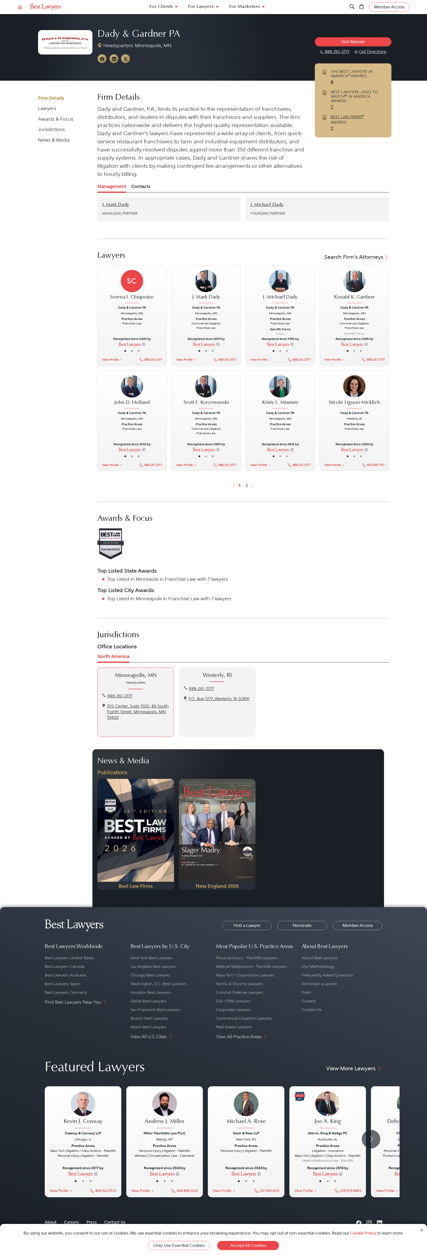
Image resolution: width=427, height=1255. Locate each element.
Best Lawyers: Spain (62, 983)
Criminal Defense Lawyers (239, 992)
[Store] (361, 7)
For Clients (161, 6)
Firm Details (51, 98)
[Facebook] (359, 1222)
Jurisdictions (51, 129)
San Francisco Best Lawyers (155, 1009)
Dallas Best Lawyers (148, 1001)
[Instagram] (369, 1222)
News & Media (53, 140)
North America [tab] (113, 656)
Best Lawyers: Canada (65, 966)
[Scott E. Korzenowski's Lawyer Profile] (206, 392)
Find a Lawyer (247, 925)
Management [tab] (111, 186)
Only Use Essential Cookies (179, 1245)
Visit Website (353, 41)
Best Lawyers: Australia (65, 975)
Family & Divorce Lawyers (239, 983)
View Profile (110, 359)
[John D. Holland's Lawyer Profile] (132, 392)
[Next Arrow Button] (371, 1139)
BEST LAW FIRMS (347, 117)
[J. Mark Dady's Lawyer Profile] (206, 287)
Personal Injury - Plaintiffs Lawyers (247, 957)
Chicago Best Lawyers (150, 975)
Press (306, 992)
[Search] (352, 7)
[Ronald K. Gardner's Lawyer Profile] (354, 287)
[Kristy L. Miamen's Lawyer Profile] (280, 392)
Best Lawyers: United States (69, 957)
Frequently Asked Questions (327, 975)
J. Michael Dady (267, 205)
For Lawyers (201, 6)
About (51, 1222)
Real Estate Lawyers (234, 1027)
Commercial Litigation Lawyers (244, 1018)
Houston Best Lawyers (150, 992)
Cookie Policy (363, 1233)
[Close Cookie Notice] (422, 1229)
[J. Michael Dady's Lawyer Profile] (280, 287)
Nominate (302, 925)
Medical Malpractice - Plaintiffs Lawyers (251, 966)
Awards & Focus (55, 119)
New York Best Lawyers (151, 957)
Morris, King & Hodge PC (327, 1133)
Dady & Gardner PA (138, 34)
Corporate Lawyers (233, 1009)
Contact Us (311, 1009)
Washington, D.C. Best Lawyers (158, 983)
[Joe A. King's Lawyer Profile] (328, 1110)
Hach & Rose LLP (246, 1133)
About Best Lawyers (320, 957)
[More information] (143, 344)
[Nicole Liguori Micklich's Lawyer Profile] (354, 392)
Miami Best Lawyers (148, 1027)
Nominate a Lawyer (320, 983)
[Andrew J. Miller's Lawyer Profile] (164, 1110)
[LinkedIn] (379, 1222)
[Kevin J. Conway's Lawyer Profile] (83, 1110)
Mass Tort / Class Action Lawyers (245, 975)
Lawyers (47, 108)
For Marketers (244, 6)
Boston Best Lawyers (149, 1018)
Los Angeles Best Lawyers (153, 966)
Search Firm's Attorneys (354, 257)
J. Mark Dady (115, 205)
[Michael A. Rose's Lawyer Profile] (246, 1110)
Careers (309, 1001)
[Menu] (20, 7)
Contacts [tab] (140, 186)
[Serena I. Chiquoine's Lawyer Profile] (132, 287)
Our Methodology (318, 966)
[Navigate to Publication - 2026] (135, 834)
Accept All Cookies (248, 1245)
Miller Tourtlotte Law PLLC (165, 1133)
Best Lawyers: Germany (66, 992)
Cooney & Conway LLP (83, 1133)
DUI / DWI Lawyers (233, 1001)
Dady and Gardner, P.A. (126, 109)
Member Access (357, 925)
